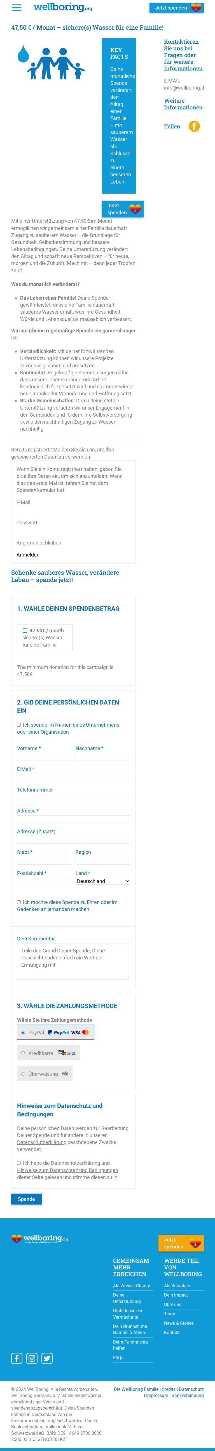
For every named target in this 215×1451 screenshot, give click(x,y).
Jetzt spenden (117, 209)
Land (83, 873)
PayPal (37, 1033)
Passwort (27, 522)
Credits (169, 1389)
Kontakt (171, 1332)
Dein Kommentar (36, 938)
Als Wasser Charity (131, 1285)
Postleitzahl (31, 873)
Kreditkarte (41, 1053)
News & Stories (179, 1323)
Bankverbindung (188, 1395)
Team (169, 1313)
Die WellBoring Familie (136, 1389)
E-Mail (23, 502)
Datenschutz (191, 1389)
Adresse (28, 811)
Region (83, 852)
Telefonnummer (35, 790)
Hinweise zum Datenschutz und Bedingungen (67, 1170)
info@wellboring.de (185, 88)
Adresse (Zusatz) (36, 831)
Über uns (172, 1304)
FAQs (118, 1357)
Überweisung (44, 1074)
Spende (26, 1199)
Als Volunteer (177, 1285)
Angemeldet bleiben (39, 543)
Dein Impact (176, 1295)
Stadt (24, 852)
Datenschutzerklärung (41, 1142)
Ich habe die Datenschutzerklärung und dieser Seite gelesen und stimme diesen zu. (67, 1170)
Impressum (157, 1395)
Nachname (90, 748)
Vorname (29, 748)
